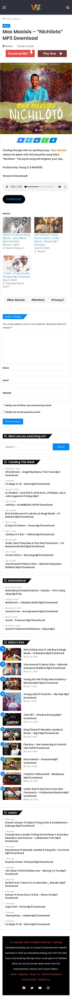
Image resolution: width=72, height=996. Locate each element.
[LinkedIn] (36, 140)
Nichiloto (39, 300)
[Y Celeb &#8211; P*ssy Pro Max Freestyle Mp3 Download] (17, 264)
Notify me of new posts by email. (23, 412)
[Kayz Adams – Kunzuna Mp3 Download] (12, 764)
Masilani (9, 46)
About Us (35, 974)
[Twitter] (28, 140)
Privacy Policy (29, 979)
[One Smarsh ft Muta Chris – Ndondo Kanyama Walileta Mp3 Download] (12, 669)
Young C (58, 300)
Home (8, 18)
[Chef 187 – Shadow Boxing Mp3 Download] (12, 719)
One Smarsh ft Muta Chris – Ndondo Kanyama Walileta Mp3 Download (46, 666)
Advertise (23, 974)
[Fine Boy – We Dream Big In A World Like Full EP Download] (12, 749)
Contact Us (44, 979)
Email (6, 380)
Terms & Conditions (52, 974)
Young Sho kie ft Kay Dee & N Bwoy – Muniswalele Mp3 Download (45, 681)
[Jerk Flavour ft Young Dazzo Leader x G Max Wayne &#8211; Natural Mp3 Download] (48, 225)
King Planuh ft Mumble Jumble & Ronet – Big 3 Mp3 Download (43, 731)
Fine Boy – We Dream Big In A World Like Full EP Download (45, 746)
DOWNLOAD (13, 199)
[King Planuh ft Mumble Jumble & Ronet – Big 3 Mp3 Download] (12, 734)
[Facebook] (20, 140)
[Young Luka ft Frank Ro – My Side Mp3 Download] (12, 701)
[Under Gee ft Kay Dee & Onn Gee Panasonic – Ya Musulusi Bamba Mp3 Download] (12, 793)
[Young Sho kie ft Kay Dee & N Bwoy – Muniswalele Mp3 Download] (12, 684)
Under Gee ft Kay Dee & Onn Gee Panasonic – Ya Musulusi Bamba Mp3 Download (46, 792)
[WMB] (36, 7)
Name (6, 367)
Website (7, 392)
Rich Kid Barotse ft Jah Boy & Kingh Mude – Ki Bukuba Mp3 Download (45, 651)
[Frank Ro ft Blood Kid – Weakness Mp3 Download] (12, 778)
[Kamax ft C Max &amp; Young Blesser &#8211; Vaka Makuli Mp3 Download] (17, 225)
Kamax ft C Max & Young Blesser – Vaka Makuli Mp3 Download (16, 238)
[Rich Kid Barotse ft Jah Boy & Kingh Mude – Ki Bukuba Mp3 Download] (12, 654)
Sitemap (57, 942)
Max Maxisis (17, 300)
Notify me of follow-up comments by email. (29, 405)
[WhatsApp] (44, 140)
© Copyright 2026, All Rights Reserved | (31, 942)
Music (16, 18)
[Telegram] (52, 140)
